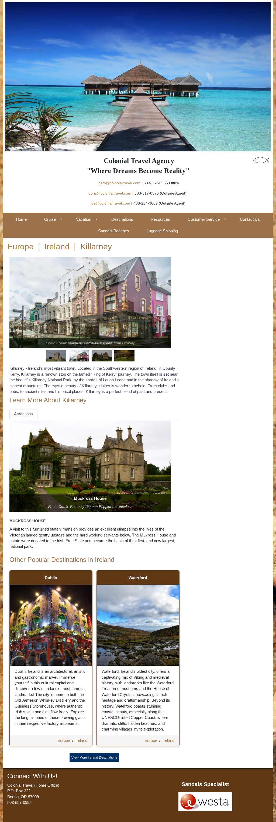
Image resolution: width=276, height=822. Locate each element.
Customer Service (204, 219)
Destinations (122, 219)
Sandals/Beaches (113, 231)
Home (21, 219)
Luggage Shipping (162, 231)
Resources (160, 219)
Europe (20, 246)
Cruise (50, 219)
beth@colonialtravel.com (119, 183)
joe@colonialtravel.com (110, 203)
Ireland (57, 246)
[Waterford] (138, 625)
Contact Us (250, 219)
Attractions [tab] (23, 414)
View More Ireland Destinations (94, 757)
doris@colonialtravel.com (109, 193)
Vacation (83, 219)
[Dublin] (51, 625)
